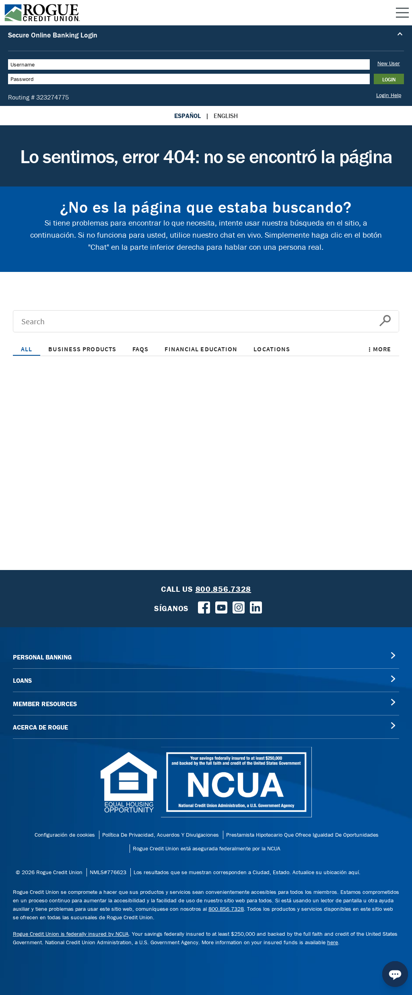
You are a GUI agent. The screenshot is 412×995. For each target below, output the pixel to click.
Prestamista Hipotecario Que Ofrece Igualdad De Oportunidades (302, 834)
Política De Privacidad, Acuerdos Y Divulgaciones (160, 834)
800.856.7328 (226, 908)
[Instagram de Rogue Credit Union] (239, 607)
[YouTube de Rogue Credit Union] (221, 607)
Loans (22, 680)
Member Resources (45, 704)
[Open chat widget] (395, 974)
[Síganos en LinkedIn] (256, 607)
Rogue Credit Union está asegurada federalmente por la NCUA (206, 848)
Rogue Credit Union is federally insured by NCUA (71, 933)
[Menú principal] (402, 12)
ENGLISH (226, 116)
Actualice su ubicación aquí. (326, 872)
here (332, 942)
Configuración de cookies (65, 834)
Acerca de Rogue (40, 727)
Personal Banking (42, 657)
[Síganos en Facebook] (204, 607)
